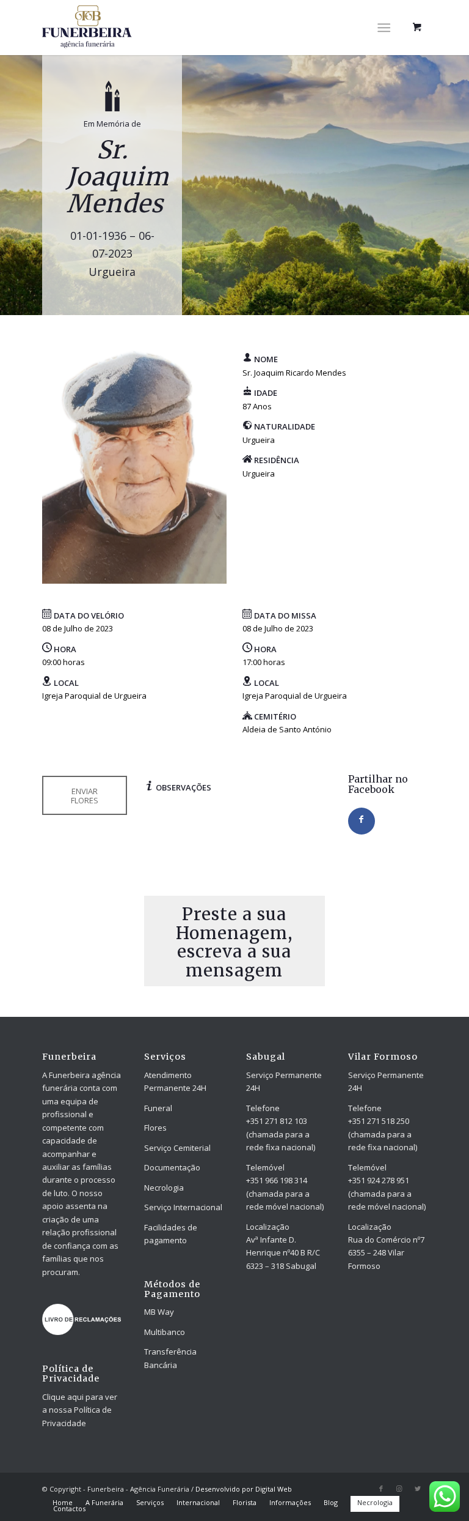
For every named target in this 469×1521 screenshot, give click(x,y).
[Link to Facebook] (381, 1488)
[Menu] (383, 27)
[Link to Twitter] (418, 1488)
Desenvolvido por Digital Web (243, 1488)
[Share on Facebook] (361, 821)
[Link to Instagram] (399, 1488)
